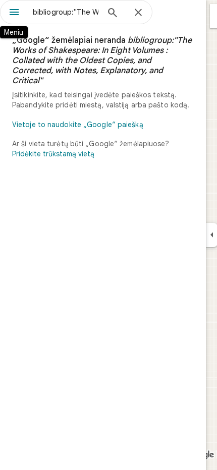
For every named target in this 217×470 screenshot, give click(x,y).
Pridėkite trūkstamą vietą (53, 153)
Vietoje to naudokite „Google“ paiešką (77, 124)
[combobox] (65, 12)
